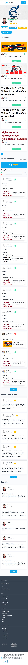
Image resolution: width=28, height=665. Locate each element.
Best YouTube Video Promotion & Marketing (14, 100)
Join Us (3, 651)
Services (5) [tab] (5, 32)
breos (7, 431)
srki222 (7, 399)
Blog (3, 621)
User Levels (4, 613)
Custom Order (22, 27)
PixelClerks (5, 635)
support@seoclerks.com (6, 586)
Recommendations (6, 37)
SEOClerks (5, 630)
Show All (13, 389)
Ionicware (4, 628)
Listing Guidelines (5, 602)
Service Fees (4, 604)
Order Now (16, 61)
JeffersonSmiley (10, 414)
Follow (5, 27)
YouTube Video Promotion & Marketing (14, 122)
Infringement (4, 600)
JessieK (7, 446)
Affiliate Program (5, 611)
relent (11, 21)
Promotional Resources (7, 615)
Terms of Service (5, 596)
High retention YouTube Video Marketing (14, 144)
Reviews (4, 34)
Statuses (4, 40)
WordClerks (5, 637)
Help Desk (7, 583)
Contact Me (13, 27)
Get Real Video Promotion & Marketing (14, 56)
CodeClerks (5, 631)
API (3, 619)
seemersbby (9, 462)
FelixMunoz (8, 178)
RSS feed (4, 617)
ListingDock (5, 633)
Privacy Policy (5, 598)
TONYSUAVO (9, 333)
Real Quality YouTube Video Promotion (14, 78)
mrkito (7, 351)
